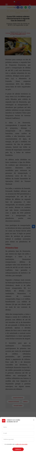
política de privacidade (21, 444)
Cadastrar (18, 449)
